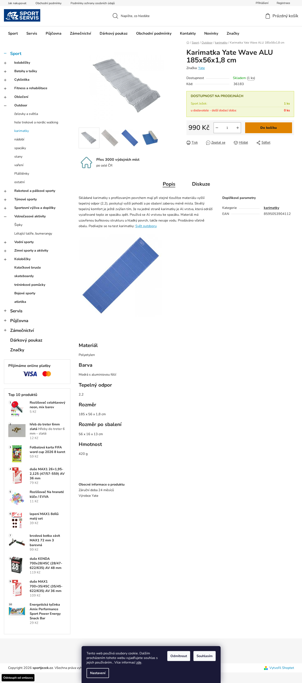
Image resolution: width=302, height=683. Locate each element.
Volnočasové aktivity (30, 216)
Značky (17, 350)
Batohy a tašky (25, 71)
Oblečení (21, 97)
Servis (16, 311)
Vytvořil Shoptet (281, 668)
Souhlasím (205, 656)
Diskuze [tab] (201, 184)
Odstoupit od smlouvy (18, 678)
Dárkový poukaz (26, 340)
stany (18, 156)
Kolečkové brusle (27, 267)
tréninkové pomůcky (29, 284)
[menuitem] (13, 33)
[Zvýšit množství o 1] (238, 128)
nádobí (19, 139)
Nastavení (97, 673)
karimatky (21, 131)
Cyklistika (21, 79)
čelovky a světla (26, 114)
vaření (18, 165)
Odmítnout (178, 656)
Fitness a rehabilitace (30, 88)
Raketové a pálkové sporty (34, 191)
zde (138, 662)
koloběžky (22, 62)
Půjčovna (19, 321)
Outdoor (20, 105)
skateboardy (24, 276)
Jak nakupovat (17, 3)
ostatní (19, 182)
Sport (15, 53)
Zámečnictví (22, 330)
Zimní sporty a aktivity (31, 250)
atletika (20, 301)
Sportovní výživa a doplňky (34, 208)
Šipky (18, 225)
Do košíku (268, 127)
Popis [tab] (169, 184)
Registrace (283, 3)
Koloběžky (22, 259)
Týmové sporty (25, 199)
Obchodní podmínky (48, 3)
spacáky (20, 148)
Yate (201, 68)
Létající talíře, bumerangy (33, 233)
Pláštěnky (21, 173)
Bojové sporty (24, 293)
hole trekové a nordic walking (36, 122)
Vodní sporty (24, 242)
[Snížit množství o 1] (217, 128)
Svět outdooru (146, 226)
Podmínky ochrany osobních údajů (93, 3)
